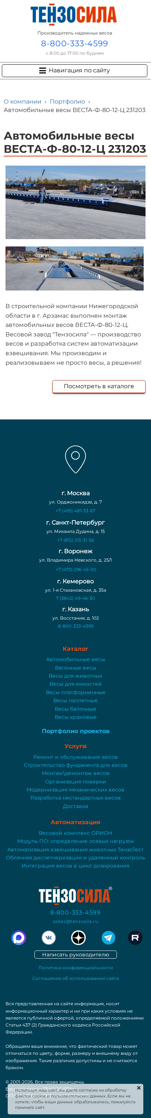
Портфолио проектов (76, 731)
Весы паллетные (75, 700)
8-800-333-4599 (74, 43)
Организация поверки (75, 781)
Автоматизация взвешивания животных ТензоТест (75, 849)
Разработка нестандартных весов (75, 797)
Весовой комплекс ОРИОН (76, 833)
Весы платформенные (76, 692)
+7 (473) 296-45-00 (76, 569)
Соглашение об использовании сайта (75, 978)
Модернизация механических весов (75, 789)
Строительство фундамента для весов (76, 765)
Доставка (75, 806)
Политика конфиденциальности (75, 967)
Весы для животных (75, 675)
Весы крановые (76, 717)
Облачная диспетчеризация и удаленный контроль (75, 857)
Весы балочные (75, 709)
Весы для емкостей (75, 684)
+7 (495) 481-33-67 (75, 510)
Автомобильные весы (75, 659)
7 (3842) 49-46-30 (75, 598)
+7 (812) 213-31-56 (75, 540)
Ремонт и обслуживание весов (75, 757)
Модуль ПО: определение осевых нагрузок (75, 841)
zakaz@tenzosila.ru (76, 921)
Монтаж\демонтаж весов (76, 773)
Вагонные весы (75, 667)
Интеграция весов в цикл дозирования (75, 865)
